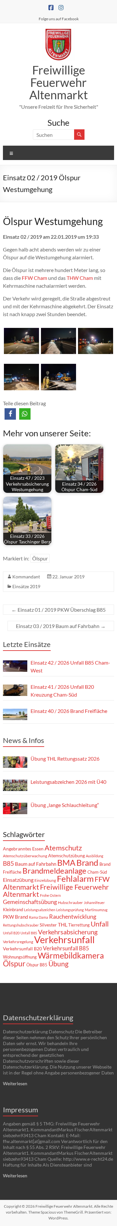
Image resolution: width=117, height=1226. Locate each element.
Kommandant (26, 576)
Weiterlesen (15, 1083)
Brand (87, 862)
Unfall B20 (11, 933)
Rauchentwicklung (72, 916)
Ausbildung (94, 856)
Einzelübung (45, 880)
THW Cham (80, 278)
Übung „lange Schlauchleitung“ (65, 805)
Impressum (20, 1109)
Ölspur (40, 558)
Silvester (48, 925)
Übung (58, 964)
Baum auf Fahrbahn (35, 864)
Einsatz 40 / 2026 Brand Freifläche (69, 711)
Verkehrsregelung (18, 941)
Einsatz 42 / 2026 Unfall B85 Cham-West (70, 666)
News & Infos (23, 740)
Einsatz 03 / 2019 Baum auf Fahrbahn (61, 626)
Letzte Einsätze (27, 644)
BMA (66, 862)
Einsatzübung (18, 880)
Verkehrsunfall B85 (66, 948)
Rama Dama (38, 917)
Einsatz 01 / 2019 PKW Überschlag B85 (58, 609)
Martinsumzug (96, 910)
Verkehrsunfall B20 (22, 948)
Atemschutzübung (66, 855)
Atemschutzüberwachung (25, 855)
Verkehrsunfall (64, 939)
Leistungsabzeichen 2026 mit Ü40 (68, 782)
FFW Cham (34, 278)
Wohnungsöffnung (20, 957)
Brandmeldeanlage (54, 870)
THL (62, 924)
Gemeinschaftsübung (30, 901)
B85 (8, 863)
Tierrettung (79, 925)
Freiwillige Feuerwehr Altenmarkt (58, 82)
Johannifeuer (94, 902)
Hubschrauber (70, 902)
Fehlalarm (75, 878)
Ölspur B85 (36, 964)
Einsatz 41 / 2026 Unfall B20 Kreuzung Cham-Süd (62, 691)
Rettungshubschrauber (21, 925)
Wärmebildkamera (71, 955)
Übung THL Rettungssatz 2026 (65, 758)
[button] (10, 414)
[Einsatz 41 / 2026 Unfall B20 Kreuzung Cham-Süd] (15, 690)
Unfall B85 (28, 933)
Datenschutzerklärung (38, 1017)
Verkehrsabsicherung (68, 932)
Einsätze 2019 (26, 586)
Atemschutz (63, 847)
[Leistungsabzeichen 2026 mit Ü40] (15, 785)
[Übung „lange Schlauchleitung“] (15, 808)
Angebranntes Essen (23, 848)
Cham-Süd (97, 872)
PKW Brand (15, 917)
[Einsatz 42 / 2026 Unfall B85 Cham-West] (15, 666)
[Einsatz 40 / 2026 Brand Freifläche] (15, 714)
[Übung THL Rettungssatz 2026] (15, 762)
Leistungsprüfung (70, 910)
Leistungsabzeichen (39, 910)
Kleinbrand (13, 909)
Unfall (100, 924)
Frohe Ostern (50, 895)
